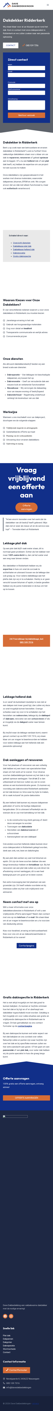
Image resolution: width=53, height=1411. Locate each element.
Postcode (12, 82)
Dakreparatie (9, 1345)
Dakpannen (8, 1339)
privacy (35, 1403)
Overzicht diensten (21, 243)
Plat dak (6, 1335)
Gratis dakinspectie (22, 256)
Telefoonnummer (14, 89)
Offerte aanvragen (26, 507)
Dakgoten (7, 1342)
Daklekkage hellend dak (24, 249)
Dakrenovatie (19, 253)
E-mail (10, 71)
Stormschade (9, 1349)
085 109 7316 (26, 642)
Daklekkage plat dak (22, 246)
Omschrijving (13, 99)
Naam (10, 65)
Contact (6, 1352)
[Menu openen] (47, 5)
